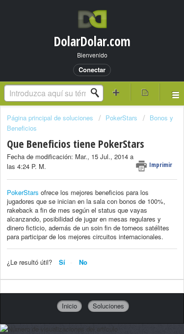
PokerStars (121, 117)
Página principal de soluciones (51, 117)
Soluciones (108, 305)
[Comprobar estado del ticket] (145, 92)
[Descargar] (74, 157)
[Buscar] (97, 93)
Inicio (69, 305)
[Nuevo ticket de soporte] (116, 92)
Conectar (92, 69)
